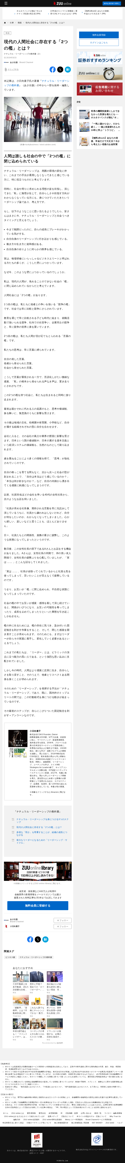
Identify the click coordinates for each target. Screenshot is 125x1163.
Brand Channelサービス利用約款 (99, 1119)
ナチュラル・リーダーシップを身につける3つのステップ (42, 820)
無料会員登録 (99, 35)
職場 (7, 33)
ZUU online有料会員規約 (52, 1119)
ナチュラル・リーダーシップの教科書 (36, 957)
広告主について (67, 1116)
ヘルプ (120, 1123)
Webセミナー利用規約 (74, 1119)
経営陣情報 (53, 1113)
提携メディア (53, 1116)
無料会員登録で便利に (112, 3)
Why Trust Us (115, 1116)
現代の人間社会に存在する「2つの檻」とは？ (39, 827)
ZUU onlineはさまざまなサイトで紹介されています (24, 1116)
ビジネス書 (10, 957)
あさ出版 (14, 62)
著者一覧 (97, 1113)
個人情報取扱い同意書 (80, 1123)
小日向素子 (15, 926)
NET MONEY (97, 1123)
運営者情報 (31, 1113)
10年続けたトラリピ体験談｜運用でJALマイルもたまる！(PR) (63, 14)
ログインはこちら (99, 42)
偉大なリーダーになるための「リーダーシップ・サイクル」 (41, 841)
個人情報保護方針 (61, 1123)
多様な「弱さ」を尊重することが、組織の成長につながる (41, 833)
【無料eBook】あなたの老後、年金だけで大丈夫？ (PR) (97, 12)
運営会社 (42, 1113)
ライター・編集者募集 (113, 1113)
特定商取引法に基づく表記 (13, 1123)
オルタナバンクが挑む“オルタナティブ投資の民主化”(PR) (29, 14)
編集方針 (16, 1119)
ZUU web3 (110, 1123)
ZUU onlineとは (17, 1113)
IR (61, 1113)
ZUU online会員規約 (31, 1119)
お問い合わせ (86, 1113)
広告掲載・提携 (72, 1113)
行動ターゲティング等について (39, 1123)
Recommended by (49, 1043)
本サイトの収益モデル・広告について (92, 1116)
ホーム (5, 1113)
